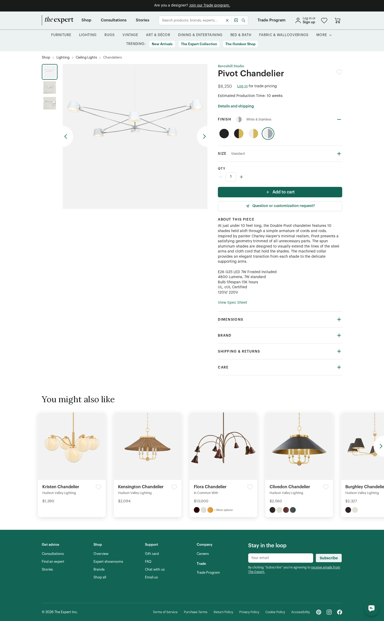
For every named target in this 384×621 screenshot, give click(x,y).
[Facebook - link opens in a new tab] (339, 612)
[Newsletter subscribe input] (280, 558)
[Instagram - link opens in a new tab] (329, 612)
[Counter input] (280, 177)
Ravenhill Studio (231, 66)
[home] (58, 20)
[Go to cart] (337, 20)
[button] (324, 20)
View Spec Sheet (232, 302)
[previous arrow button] (68, 136)
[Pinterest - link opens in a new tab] (318, 612)
